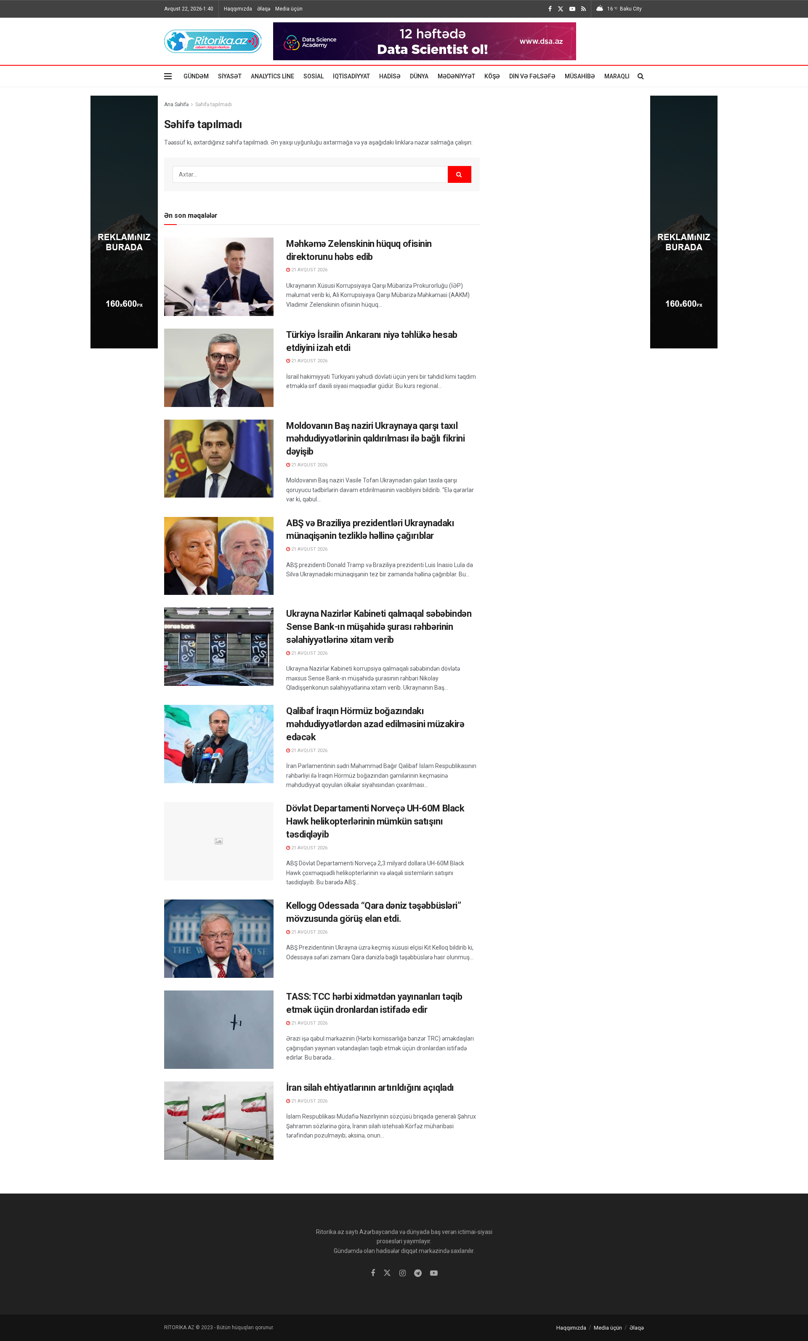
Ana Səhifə (176, 104)
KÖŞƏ (492, 76)
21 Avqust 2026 (308, 270)
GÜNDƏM (196, 76)
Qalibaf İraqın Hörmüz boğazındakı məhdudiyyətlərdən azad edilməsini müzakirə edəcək (375, 724)
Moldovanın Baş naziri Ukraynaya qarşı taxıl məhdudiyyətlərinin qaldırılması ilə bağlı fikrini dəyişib (375, 438)
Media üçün (289, 9)
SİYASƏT (230, 76)
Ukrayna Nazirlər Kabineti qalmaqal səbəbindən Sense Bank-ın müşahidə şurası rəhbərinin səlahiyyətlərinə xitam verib (378, 626)
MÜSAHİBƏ (580, 76)
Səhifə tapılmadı (213, 104)
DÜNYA (419, 76)
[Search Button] (459, 174)
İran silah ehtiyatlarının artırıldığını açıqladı (370, 1087)
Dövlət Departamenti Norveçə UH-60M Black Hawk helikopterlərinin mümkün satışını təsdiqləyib (375, 821)
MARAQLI (617, 76)
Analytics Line (272, 76)
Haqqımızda (238, 9)
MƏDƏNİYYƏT (456, 76)
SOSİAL (313, 76)
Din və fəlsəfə (532, 76)
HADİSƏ (390, 76)
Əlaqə (263, 9)
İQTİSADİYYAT (351, 76)
